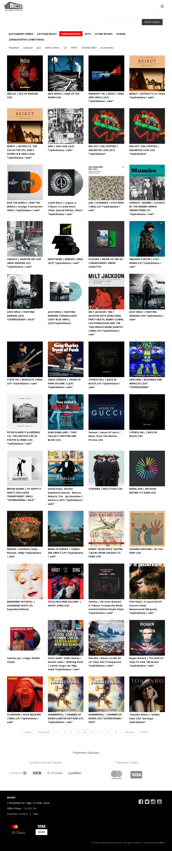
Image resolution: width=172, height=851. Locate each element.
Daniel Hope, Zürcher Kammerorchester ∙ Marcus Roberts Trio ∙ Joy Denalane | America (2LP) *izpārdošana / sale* (65, 496)
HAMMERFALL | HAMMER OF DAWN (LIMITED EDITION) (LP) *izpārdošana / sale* (65, 718)
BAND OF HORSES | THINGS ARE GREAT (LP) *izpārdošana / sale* (65, 552)
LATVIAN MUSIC (47, 33)
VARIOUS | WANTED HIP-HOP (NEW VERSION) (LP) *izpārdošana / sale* (24, 263)
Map (35, 813)
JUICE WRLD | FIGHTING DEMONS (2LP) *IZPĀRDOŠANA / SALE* (21, 315)
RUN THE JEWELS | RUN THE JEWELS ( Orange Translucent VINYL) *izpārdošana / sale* (24, 206)
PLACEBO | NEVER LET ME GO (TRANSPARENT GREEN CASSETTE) (106, 263)
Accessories (107, 47)
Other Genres (52, 47)
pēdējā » (144, 732)
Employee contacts (17, 813)
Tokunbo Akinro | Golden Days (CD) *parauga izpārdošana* (144, 718)
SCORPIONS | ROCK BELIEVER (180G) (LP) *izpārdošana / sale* (24, 718)
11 (100, 732)
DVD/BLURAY (89, 47)
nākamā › (130, 732)
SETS (88, 33)
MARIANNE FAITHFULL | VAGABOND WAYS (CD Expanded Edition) (21, 605)
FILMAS (121, 33)
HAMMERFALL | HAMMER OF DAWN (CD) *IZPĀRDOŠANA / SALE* (105, 718)
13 (116, 732)
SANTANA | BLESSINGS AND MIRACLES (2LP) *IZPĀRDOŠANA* (145, 383)
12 (108, 732)
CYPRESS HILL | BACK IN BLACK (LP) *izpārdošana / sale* (104, 383)
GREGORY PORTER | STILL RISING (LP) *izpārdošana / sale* (145, 263)
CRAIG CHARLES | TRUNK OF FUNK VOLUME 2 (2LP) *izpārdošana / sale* (64, 383)
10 (92, 732)
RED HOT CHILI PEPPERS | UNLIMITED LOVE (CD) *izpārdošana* (144, 150)
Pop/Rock (14, 47)
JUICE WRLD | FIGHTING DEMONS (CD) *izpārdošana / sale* (146, 315)
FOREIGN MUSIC (71, 33)
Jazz (39, 47)
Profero (161, 842)
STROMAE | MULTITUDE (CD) (105, 488)
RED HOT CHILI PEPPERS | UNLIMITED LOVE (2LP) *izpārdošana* (103, 150)
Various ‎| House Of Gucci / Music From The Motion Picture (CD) (104, 436)
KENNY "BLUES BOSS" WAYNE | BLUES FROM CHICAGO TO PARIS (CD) (106, 552)
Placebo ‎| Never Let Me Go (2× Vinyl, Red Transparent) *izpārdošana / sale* (105, 661)
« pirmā (27, 732)
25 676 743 (30, 808)
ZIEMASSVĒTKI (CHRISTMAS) (26, 39)
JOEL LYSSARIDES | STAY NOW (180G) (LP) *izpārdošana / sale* (106, 206)
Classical (28, 47)
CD (65, 47)
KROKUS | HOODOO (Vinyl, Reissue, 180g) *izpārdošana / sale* (24, 552)
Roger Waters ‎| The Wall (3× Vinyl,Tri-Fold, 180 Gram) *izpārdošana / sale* (146, 661)
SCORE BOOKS (104, 33)
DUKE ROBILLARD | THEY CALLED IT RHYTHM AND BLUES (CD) (62, 436)
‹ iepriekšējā (43, 732)
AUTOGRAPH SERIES (21, 33)
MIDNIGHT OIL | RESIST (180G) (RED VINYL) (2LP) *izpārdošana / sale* (106, 97)
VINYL (74, 47)
